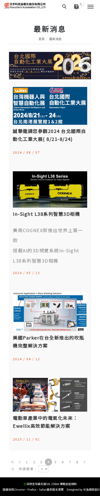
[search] (65, 7)
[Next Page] (84, 462)
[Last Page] (12, 469)
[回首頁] (25, 5)
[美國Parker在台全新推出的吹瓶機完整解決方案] (50, 311)
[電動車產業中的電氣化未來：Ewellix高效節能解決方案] (50, 394)
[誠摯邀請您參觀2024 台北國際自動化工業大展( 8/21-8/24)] (50, 105)
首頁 (41, 39)
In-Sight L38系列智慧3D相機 (46, 213)
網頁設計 (94, 489)
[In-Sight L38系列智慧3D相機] (50, 188)
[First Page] (12, 462)
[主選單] (90, 7)
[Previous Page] (19, 462)
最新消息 (55, 39)
